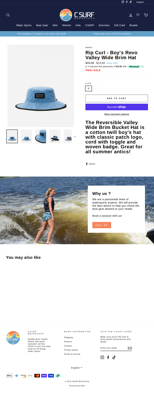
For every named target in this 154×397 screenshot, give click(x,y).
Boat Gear (42, 25)
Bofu (83, 386)
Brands (133, 25)
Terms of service (72, 354)
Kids (78, 25)
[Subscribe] (130, 348)
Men (55, 25)
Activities (104, 25)
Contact (68, 346)
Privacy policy (71, 350)
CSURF (89, 25)
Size (88, 83)
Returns (68, 342)
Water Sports (24, 25)
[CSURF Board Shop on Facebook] (108, 357)
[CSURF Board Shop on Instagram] (102, 357)
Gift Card (119, 25)
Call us (101, 225)
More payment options (116, 114)
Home (88, 47)
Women (66, 25)
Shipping (68, 337)
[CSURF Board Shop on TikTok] (114, 357)
